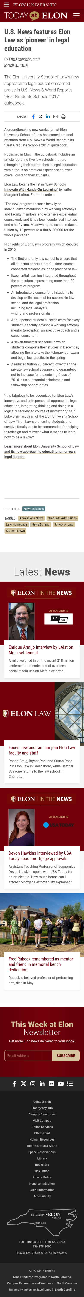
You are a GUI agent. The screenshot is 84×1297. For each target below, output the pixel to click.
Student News (15, 531)
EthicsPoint (42, 1133)
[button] (6, 4)
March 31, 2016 (16, 65)
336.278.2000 (42, 1246)
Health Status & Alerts (42, 1146)
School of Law (63, 524)
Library (42, 1158)
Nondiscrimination (42, 1183)
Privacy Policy (42, 1177)
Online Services (42, 1127)
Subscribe (66, 1055)
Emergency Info (42, 1108)
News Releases (34, 509)
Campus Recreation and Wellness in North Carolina (42, 1283)
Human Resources (42, 1139)
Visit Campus (42, 1120)
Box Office (42, 1171)
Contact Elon (42, 1102)
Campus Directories (42, 1114)
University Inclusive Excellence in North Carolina (42, 1289)
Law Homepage (16, 524)
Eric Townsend (20, 58)
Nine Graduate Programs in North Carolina (42, 1277)
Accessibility (42, 1196)
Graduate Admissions (62, 518)
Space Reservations (42, 1152)
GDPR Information (42, 1190)
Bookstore (42, 1165)
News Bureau (41, 524)
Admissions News (31, 518)
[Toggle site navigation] (76, 15)
